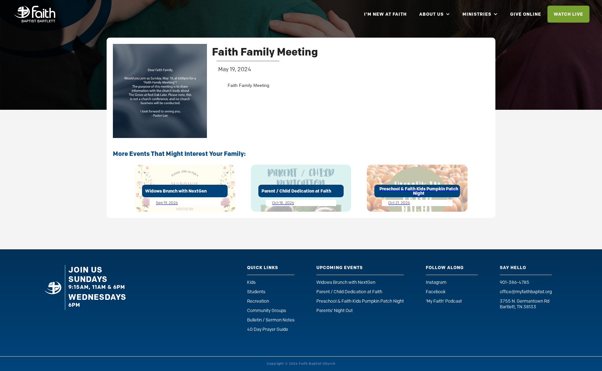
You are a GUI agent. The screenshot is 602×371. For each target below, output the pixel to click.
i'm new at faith (385, 14)
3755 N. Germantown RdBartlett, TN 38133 (524, 304)
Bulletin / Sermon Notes (270, 320)
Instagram (436, 282)
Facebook (436, 291)
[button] (434, 14)
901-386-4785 (514, 282)
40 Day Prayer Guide (267, 329)
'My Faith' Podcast (444, 301)
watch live (568, 14)
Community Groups (266, 310)
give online (525, 14)
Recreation (258, 301)
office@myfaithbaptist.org (526, 291)
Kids (251, 282)
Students (256, 291)
